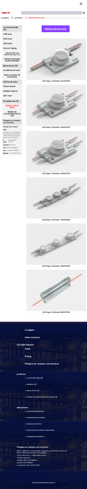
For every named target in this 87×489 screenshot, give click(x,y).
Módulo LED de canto (55, 29)
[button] (81, 3)
